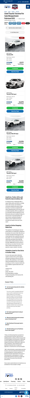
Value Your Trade (15, 71)
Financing (13, 381)
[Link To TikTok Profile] (21, 379)
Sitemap (10, 388)
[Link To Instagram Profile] (18, 379)
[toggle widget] (26, 393)
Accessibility (23, 388)
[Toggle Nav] (28, 7)
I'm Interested (15, 68)
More (14, 65)
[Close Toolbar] (2, 396)
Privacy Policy (16, 388)
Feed (28, 396)
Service (19, 381)
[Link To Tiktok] (21, 397)
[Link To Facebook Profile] (16, 379)
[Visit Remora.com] (22, 392)
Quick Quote (6, 381)
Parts (24, 381)
